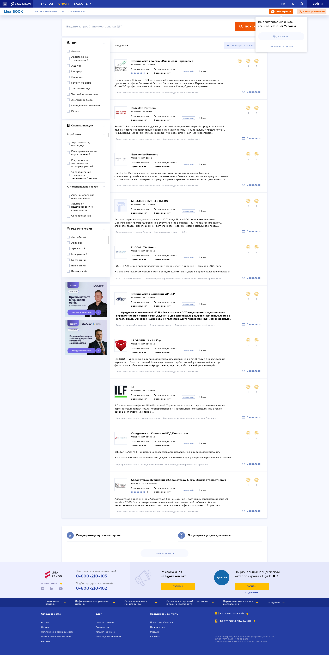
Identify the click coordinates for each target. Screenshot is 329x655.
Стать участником (314, 11)
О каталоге (77, 11)
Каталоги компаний (105, 632)
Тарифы (178, 586)
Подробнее (252, 592)
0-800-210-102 (91, 588)
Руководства (102, 627)
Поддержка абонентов (161, 622)
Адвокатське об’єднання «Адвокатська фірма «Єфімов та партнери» (178, 480)
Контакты (155, 636)
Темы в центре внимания (108, 636)
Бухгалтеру (82, 3)
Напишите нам (157, 627)
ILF (133, 387)
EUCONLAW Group (143, 247)
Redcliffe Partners (143, 108)
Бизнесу (47, 3)
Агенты (45, 622)
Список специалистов (48, 11)
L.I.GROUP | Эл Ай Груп (146, 340)
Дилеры (45, 627)
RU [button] (283, 3)
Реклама (45, 641)
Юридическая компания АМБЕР (153, 294)
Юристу (63, 3)
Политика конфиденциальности (57, 632)
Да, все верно (281, 36)
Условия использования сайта (56, 636)
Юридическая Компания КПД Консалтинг (159, 433)
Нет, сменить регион (281, 46)
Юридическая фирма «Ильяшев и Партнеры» (162, 61)
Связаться (253, 91)
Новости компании (105, 622)
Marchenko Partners (144, 154)
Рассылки (155, 632)
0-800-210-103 (91, 576)
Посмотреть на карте (243, 45)
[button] (5, 4)
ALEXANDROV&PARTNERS (149, 201)
